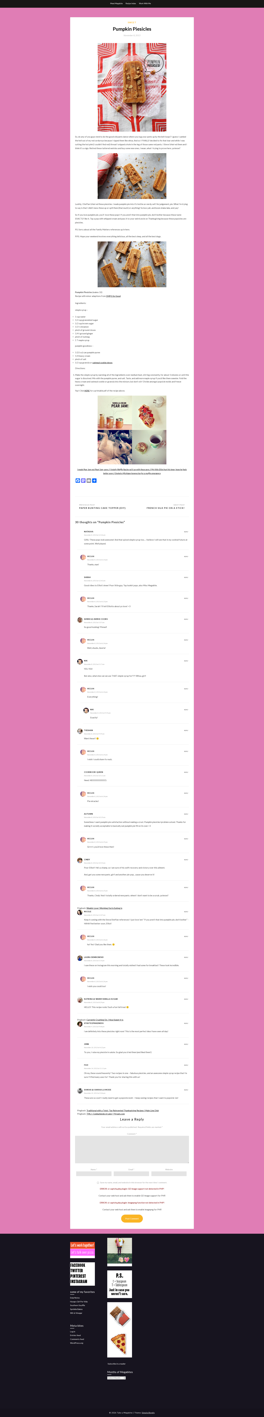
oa (93, 362)
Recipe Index (131, 3)
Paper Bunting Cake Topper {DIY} (102, 508)
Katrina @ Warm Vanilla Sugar (101, 999)
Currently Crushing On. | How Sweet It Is (104, 1020)
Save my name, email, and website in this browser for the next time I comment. (133, 1182)
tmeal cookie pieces (103, 362)
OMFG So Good (113, 296)
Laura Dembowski (94, 957)
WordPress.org (76, 1343)
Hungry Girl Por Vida (79, 1301)
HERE (87, 390)
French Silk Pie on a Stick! (166, 508)
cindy (87, 859)
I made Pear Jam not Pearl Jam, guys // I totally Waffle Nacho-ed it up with (109, 469)
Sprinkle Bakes (76, 1309)
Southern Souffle (77, 1305)
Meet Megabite (116, 3)
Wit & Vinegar (76, 1313)
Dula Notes (75, 1298)
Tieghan (88, 730)
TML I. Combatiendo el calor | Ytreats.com (105, 1114)
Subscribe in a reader (117, 1364)
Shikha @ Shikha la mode (97, 1090)
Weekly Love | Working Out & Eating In (104, 908)
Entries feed (75, 1335)
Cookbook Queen (93, 772)
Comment (132, 1134)
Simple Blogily (148, 1413)
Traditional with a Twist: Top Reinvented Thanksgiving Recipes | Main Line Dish (122, 1110)
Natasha (88, 531)
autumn (88, 814)
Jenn (86, 1044)
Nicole (87, 911)
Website (169, 1169)
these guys (145, 469)
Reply (186, 532)
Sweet (132, 22)
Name (94, 1169)
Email (131, 1169)
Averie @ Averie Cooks (96, 619)
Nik (85, 661)
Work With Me (145, 3)
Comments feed (77, 1339)
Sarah (87, 577)
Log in (72, 1331)
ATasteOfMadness (94, 1023)
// (150, 469)
